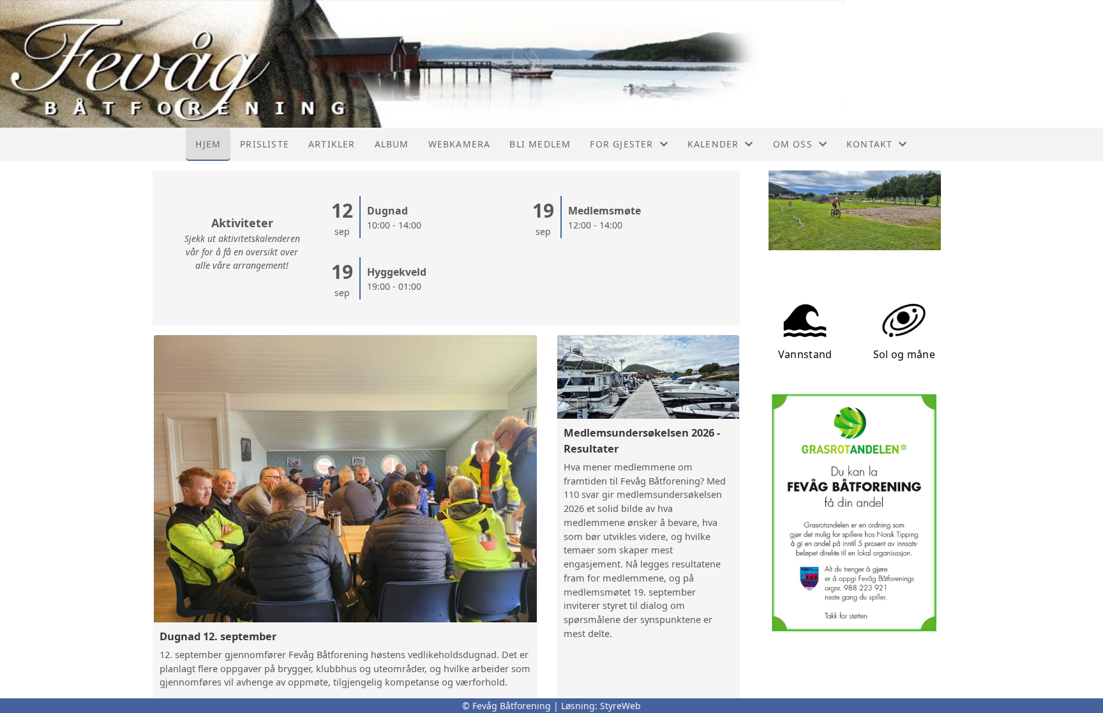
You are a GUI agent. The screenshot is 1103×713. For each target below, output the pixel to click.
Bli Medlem (540, 144)
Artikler (332, 144)
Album (392, 144)
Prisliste (264, 144)
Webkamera (459, 144)
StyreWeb (620, 706)
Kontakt (869, 144)
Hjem (208, 144)
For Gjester (621, 144)
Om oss (793, 144)
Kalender (713, 144)
